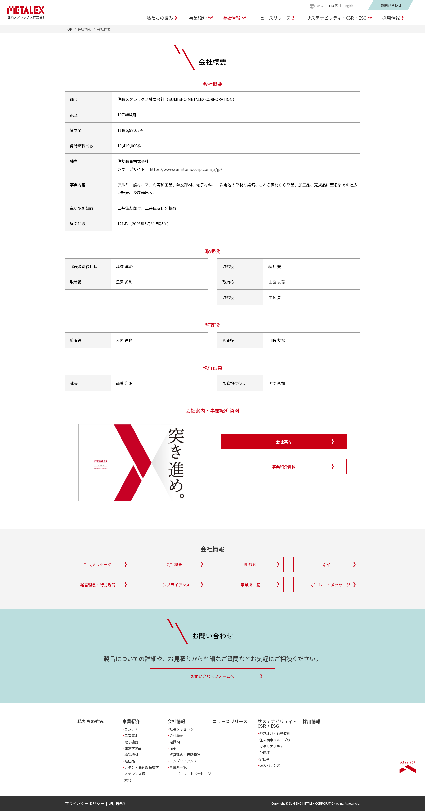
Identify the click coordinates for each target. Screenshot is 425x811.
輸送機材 (131, 754)
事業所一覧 (178, 767)
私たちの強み (160, 18)
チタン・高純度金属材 (141, 767)
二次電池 (131, 735)
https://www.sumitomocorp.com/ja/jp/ (185, 169)
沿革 (172, 748)
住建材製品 (133, 748)
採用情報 (391, 18)
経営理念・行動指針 (184, 754)
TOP (68, 29)
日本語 (333, 5)
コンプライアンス (183, 760)
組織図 (174, 741)
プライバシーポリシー (84, 803)
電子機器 (131, 741)
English (348, 5)
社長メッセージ (181, 729)
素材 (127, 780)
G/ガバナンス (269, 765)
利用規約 (117, 803)
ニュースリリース (273, 18)
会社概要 (176, 735)
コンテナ (131, 729)
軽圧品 (129, 760)
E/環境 (264, 752)
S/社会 (264, 759)
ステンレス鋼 (134, 773)
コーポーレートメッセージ (190, 773)
